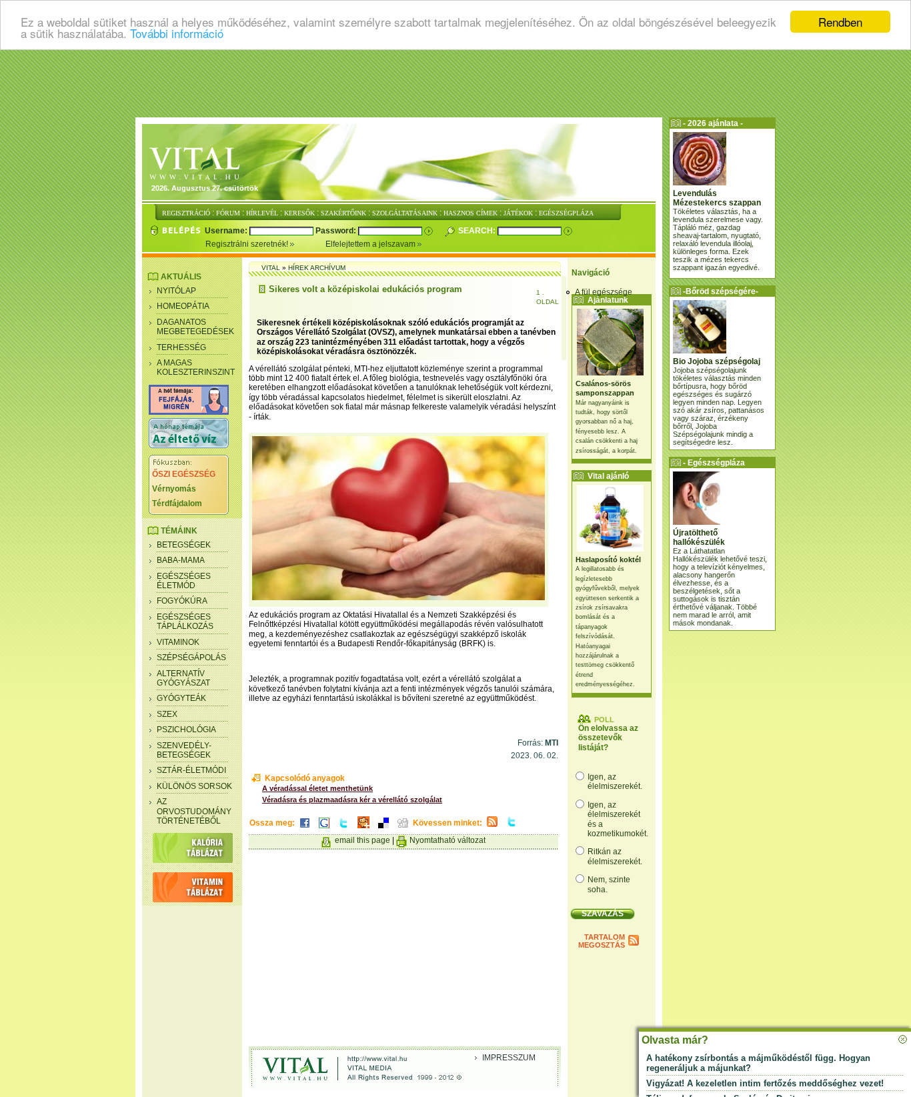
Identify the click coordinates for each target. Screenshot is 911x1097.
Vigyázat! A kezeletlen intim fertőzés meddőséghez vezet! (765, 1083)
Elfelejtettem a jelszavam (371, 244)
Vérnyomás (174, 488)
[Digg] (402, 829)
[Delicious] (383, 829)
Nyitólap (176, 290)
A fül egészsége (603, 292)
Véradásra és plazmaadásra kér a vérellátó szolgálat (352, 800)
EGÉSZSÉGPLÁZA (566, 213)
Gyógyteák (181, 698)
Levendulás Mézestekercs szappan (717, 198)
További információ (176, 33)
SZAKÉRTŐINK (343, 213)
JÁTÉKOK (518, 213)
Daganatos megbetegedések (195, 326)
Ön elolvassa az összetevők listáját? (608, 738)
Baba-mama (181, 560)
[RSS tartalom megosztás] (492, 827)
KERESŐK (299, 213)
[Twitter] (343, 829)
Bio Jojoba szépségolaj (716, 361)
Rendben (840, 21)
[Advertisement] (455, 83)
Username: (227, 230)
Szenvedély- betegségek (184, 750)
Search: (478, 230)
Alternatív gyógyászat (183, 678)
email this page (362, 840)
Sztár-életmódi (191, 770)
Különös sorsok (194, 786)
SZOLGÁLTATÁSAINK (404, 213)
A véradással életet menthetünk (317, 788)
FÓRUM (228, 213)
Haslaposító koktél (608, 560)
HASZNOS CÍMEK (470, 213)
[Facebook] (304, 829)
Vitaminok (178, 642)
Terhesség (181, 347)
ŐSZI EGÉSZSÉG (183, 474)
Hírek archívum (316, 267)
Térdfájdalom (177, 503)
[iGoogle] (324, 829)
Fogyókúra (182, 601)
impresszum (509, 1057)
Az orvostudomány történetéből (194, 811)
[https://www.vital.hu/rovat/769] (189, 412)
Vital (270, 267)
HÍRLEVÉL (262, 213)
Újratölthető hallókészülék (699, 537)
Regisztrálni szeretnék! (247, 244)
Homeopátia (183, 306)
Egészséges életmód (184, 581)
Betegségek (184, 545)
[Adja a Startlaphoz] (363, 829)
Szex (167, 714)
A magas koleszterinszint (196, 367)
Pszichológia (186, 729)
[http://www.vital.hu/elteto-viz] (189, 445)
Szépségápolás (191, 657)
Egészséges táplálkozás (185, 621)
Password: (336, 230)
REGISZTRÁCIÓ (186, 213)
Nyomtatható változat (447, 840)
